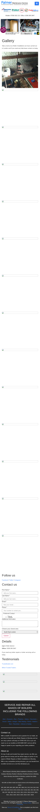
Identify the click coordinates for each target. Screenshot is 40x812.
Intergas (15, 721)
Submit (6, 636)
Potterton (20, 719)
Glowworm (10, 719)
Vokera (27, 719)
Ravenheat (16, 724)
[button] (37, 3)
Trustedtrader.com (7, 664)
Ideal (4, 719)
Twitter (11, 580)
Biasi (10, 724)
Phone (4, 607)
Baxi (15, 719)
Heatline (34, 721)
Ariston (4, 721)
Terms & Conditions (13, 807)
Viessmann (33, 719)
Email (4, 601)
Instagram (17, 580)
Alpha (9, 721)
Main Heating (22, 721)
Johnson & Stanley (26, 724)
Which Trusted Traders (9, 667)
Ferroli (29, 721)
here (19, 809)
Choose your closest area (10, 628)
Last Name (6, 595)
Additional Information (9, 619)
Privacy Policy (27, 803)
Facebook (5, 580)
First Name (6, 590)
